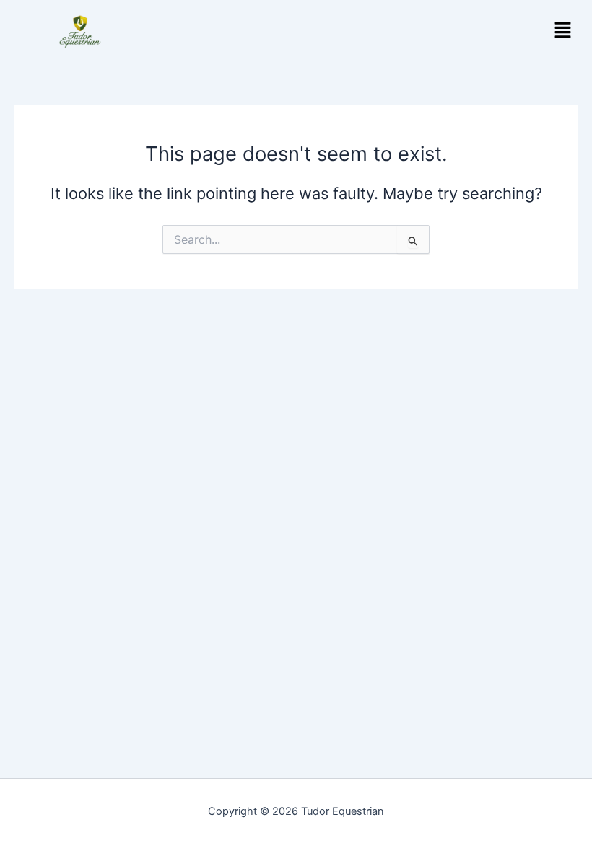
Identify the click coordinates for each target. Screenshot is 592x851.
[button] (563, 31)
